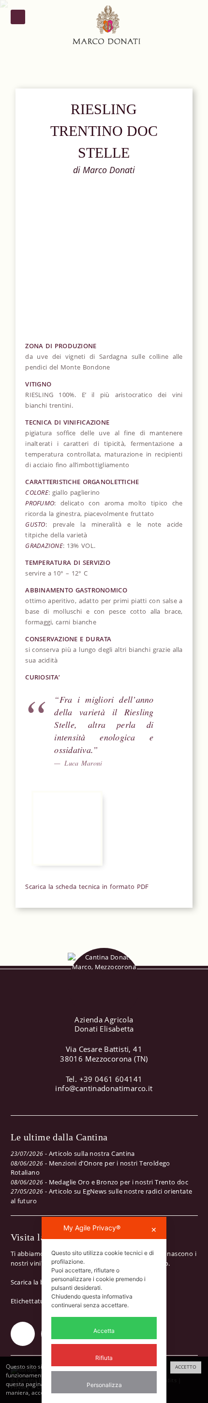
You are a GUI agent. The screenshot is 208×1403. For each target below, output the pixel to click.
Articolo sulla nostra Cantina (92, 1153)
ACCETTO (185, 1367)
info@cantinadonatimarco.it (103, 1088)
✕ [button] (154, 1230)
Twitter (23, 1334)
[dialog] (104, 1310)
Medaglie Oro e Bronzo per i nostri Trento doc (119, 1182)
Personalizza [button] (104, 1384)
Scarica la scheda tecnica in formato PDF (87, 886)
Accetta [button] (104, 1330)
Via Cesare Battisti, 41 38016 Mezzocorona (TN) (104, 1053)
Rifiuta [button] (104, 1357)
